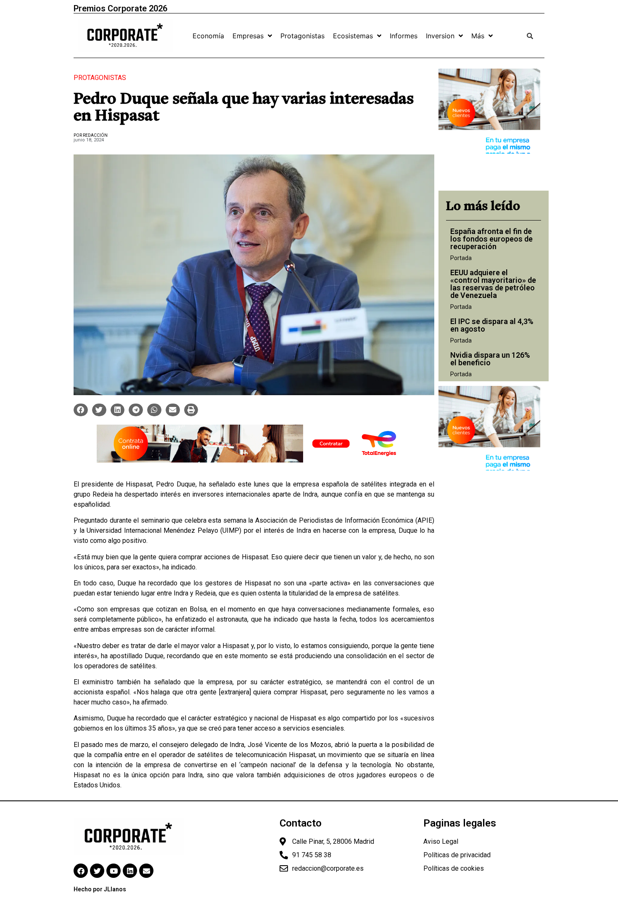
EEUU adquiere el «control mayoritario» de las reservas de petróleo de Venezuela (493, 284)
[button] (81, 410)
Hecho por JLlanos (100, 889)
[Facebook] (81, 871)
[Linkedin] (130, 871)
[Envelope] (146, 871)
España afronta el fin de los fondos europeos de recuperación (491, 239)
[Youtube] (113, 871)
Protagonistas (100, 78)
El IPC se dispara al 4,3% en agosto (491, 325)
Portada (461, 258)
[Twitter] (97, 871)
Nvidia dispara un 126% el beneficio (490, 359)
